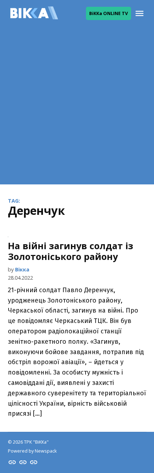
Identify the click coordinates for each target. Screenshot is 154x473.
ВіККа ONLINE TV (108, 13)
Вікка (22, 269)
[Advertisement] (77, 107)
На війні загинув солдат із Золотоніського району (70, 251)
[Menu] (140, 13)
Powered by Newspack (32, 451)
